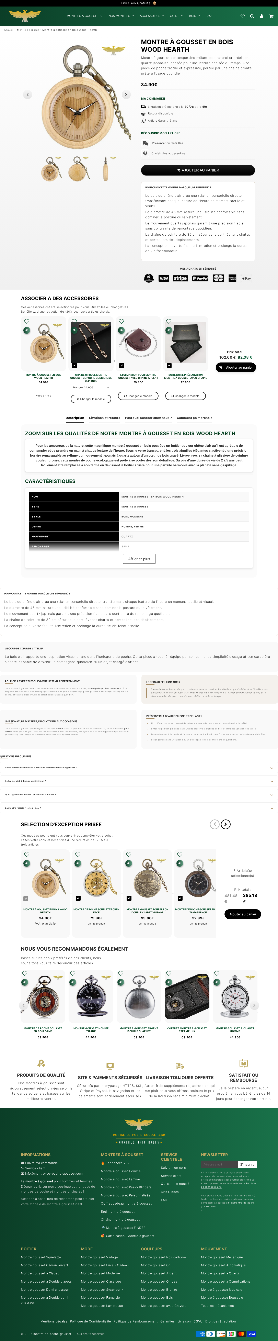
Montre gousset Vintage (99, 1257)
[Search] (252, 16)
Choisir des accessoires (168, 153)
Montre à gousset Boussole (222, 1297)
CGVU (198, 1321)
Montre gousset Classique (101, 1281)
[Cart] (271, 16)
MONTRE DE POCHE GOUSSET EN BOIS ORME (43, 1030)
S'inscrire (247, 1164)
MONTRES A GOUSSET (83, 16)
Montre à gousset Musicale (221, 1290)
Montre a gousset (28, 29)
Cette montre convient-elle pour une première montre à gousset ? (41, 767)
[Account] (261, 16)
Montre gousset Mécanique (222, 1257)
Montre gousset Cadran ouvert (44, 1265)
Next (126, 94)
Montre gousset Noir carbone (163, 1257)
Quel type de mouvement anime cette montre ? (30, 794)
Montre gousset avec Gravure (163, 1306)
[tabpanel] (49, 169)
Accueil (8, 29)
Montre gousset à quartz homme (235, 1030)
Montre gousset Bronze (159, 1290)
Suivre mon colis (173, 1168)
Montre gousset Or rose (159, 1281)
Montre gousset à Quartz (220, 1273)
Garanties (167, 1321)
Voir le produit (96, 923)
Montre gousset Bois (157, 1297)
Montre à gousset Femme (120, 1179)
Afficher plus (139, 559)
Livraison (184, 1321)
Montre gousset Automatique (223, 1265)
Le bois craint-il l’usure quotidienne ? (25, 781)
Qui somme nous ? (175, 1184)
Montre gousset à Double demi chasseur (44, 1300)
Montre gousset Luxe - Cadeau (105, 1265)
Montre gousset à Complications (226, 1281)
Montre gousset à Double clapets (46, 1281)
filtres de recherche (59, 1199)
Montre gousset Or (155, 1265)
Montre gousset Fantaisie (100, 1297)
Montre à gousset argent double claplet (139, 1030)
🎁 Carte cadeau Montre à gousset (127, 1236)
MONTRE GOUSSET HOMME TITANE (91, 1030)
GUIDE (174, 16)
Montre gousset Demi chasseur (45, 1290)
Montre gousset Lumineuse (102, 1306)
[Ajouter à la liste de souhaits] (27, 321)
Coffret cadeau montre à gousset (126, 1203)
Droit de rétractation (220, 1321)
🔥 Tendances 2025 (116, 1163)
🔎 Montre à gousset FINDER (123, 1228)
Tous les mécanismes (217, 1306)
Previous (27, 94)
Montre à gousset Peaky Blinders (126, 1187)
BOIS (192, 16)
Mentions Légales (54, 1321)
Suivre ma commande (41, 1163)
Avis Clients (170, 1192)
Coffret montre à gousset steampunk (187, 1030)
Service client (35, 1168)
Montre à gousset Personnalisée (125, 1195)
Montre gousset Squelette (41, 1257)
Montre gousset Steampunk (102, 1290)
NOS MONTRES (119, 16)
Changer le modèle (92, 399)
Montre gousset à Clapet (40, 1273)
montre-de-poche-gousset (52, 1334)
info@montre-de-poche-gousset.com (54, 1173)
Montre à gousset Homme (121, 1171)
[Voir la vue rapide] (24, 982)
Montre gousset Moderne (100, 1273)
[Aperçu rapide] (26, 330)
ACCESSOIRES (150, 16)
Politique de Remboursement (136, 1321)
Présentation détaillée (167, 143)
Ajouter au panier (239, 367)
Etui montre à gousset (118, 1212)
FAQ (208, 16)
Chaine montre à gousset (120, 1219)
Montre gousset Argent (159, 1273)
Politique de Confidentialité (90, 1321)
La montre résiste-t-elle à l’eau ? (23, 808)
